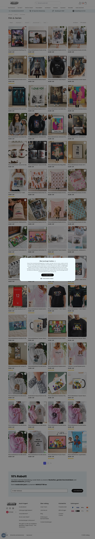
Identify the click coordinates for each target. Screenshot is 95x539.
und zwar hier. (53, 271)
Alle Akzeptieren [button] (47, 275)
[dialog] (47, 269)
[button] (47, 278)
